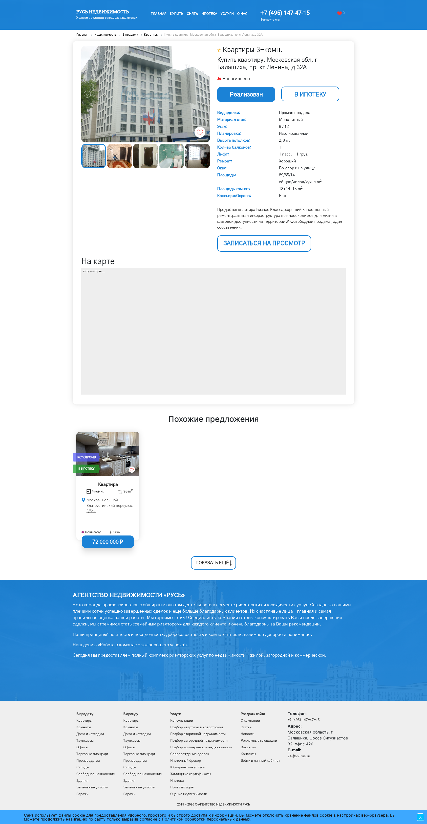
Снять (192, 14)
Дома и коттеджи (90, 734)
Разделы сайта (253, 714)
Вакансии (248, 747)
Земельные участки (92, 787)
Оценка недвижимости (188, 794)
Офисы (82, 747)
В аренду (130, 714)
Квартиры (84, 720)
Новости (247, 734)
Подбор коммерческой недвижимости (201, 747)
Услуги (227, 14)
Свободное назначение (95, 774)
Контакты (248, 754)
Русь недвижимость (102, 12)
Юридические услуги (187, 767)
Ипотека (209, 14)
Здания (82, 780)
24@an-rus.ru (299, 756)
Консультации (181, 720)
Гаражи (82, 794)
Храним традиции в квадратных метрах (106, 17)
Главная (159, 14)
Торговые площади (92, 754)
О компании (250, 720)
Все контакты (269, 19)
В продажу (84, 714)
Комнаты (83, 727)
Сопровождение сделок (189, 754)
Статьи (246, 727)
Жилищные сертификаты (190, 774)
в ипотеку (310, 95)
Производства (88, 760)
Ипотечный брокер (185, 760)
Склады (82, 767)
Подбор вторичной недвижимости (198, 734)
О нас (242, 14)
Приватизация (182, 787)
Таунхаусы (85, 740)
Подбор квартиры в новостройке (196, 727)
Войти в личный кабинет (260, 760)
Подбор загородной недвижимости (199, 740)
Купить (176, 14)
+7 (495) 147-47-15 (285, 12)
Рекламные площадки (259, 740)
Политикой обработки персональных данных (206, 819)
